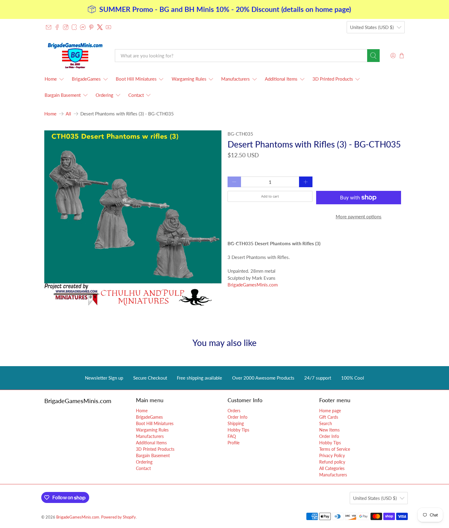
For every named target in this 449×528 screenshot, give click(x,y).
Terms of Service (334, 449)
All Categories (332, 468)
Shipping (236, 423)
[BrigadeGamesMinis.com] (75, 55)
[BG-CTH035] (132, 219)
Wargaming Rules (189, 79)
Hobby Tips (238, 429)
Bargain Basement (63, 95)
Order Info (237, 417)
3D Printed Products (332, 79)
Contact (136, 95)
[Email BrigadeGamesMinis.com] (48, 27)
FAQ (232, 436)
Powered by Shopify (118, 517)
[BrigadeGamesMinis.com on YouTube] (108, 27)
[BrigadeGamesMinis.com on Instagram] (65, 27)
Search (325, 423)
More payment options (358, 216)
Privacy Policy (332, 455)
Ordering (104, 95)
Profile (233, 442)
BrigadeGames (86, 79)
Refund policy (332, 461)
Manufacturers (235, 79)
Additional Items (281, 79)
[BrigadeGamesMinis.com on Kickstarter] (74, 27)
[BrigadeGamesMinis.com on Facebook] (57, 27)
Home (51, 79)
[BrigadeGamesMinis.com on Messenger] (83, 27)
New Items (329, 429)
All (68, 113)
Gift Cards (328, 417)
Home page (330, 410)
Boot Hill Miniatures (136, 79)
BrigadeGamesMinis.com (253, 284)
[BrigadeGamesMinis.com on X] (100, 27)
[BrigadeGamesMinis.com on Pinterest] (91, 27)
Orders (234, 410)
